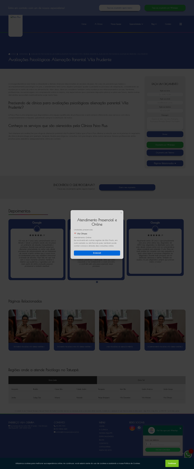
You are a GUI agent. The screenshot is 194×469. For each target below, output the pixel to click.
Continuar (172, 463)
